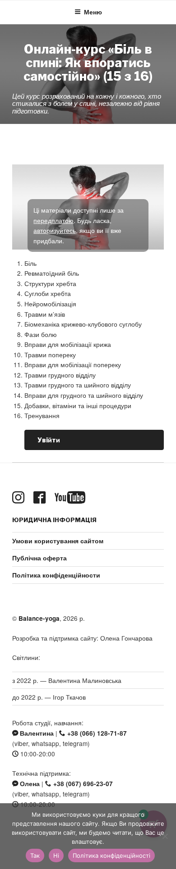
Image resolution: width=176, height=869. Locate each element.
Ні (56, 855)
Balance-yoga (39, 618)
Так (35, 855)
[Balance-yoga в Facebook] (41, 497)
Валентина (36, 733)
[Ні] (164, 836)
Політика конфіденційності (111, 855)
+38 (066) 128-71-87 (96, 733)
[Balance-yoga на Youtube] (72, 497)
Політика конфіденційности (56, 575)
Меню (93, 11)
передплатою (53, 220)
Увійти (48, 440)
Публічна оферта (39, 558)
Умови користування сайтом (57, 541)
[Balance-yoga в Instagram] (20, 497)
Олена (29, 783)
